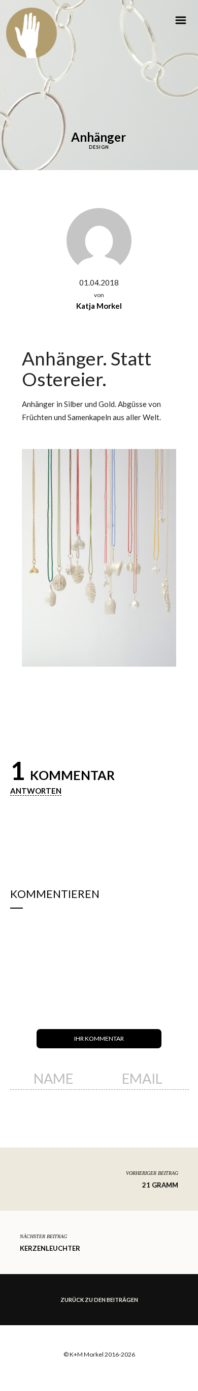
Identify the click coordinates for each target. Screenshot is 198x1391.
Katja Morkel (99, 305)
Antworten (35, 790)
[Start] (31, 33)
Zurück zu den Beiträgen (99, 1299)
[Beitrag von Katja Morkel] (99, 239)
